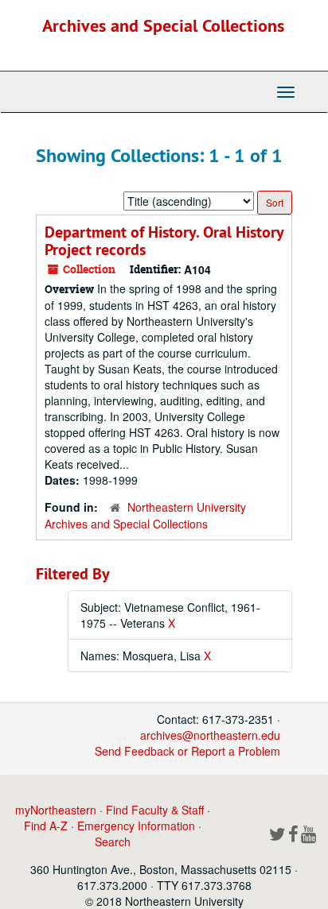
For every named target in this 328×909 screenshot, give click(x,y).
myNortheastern (55, 810)
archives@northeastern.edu (210, 735)
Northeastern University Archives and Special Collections (145, 515)
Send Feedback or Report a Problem (187, 751)
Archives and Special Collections (163, 25)
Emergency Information (136, 826)
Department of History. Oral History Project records (164, 241)
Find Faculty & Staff (155, 810)
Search (113, 841)
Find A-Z (46, 826)
